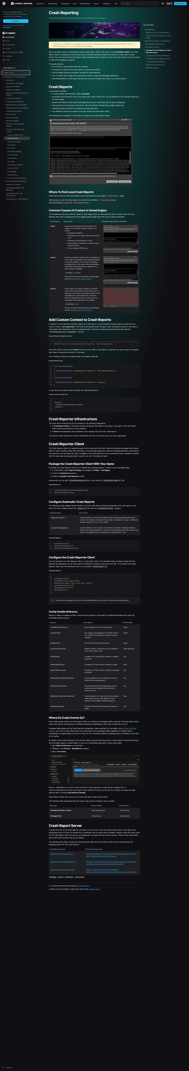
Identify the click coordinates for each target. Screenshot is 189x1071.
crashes (60, 877)
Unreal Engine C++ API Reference (17, 199)
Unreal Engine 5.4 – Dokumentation (14, 77)
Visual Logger (11, 171)
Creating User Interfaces (14, 111)
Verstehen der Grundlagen (15, 83)
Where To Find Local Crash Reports (157, 32)
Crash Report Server (151, 68)
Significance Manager (14, 151)
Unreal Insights (12, 158)
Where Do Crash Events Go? (155, 65)
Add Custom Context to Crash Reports (158, 41)
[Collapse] (4, 129)
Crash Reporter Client (152, 47)
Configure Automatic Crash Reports (158, 55)
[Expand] (4, 80)
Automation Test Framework (16, 178)
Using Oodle (11, 145)
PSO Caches (11, 148)
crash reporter (79, 877)
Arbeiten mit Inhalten (13, 86)
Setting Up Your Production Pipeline (15, 125)
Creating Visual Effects (13, 98)
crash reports (69, 877)
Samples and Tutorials (13, 184)
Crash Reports (149, 29)
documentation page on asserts (80, 279)
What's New (10, 80)
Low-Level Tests (12, 168)
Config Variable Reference (156, 62)
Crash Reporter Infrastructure (154, 44)
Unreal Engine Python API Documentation (14, 194)
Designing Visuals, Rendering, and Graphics (17, 94)
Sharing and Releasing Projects (16, 181)
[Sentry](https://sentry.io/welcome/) (63, 870)
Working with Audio (12, 117)
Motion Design (11, 114)
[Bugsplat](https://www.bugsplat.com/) (63, 862)
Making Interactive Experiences (16, 105)
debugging (53, 877)
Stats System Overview (15, 165)
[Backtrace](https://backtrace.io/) (62, 854)
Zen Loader (11, 161)
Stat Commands (12, 155)
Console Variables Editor (15, 135)
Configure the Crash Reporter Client (158, 58)
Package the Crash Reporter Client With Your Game (158, 51)
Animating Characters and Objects (17, 108)
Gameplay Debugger (14, 142)
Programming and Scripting (15, 101)
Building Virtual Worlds (13, 90)
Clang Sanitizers (12, 175)
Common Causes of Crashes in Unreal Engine (158, 37)
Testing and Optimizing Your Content (15, 130)
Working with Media (12, 121)
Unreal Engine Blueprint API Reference (15, 189)
